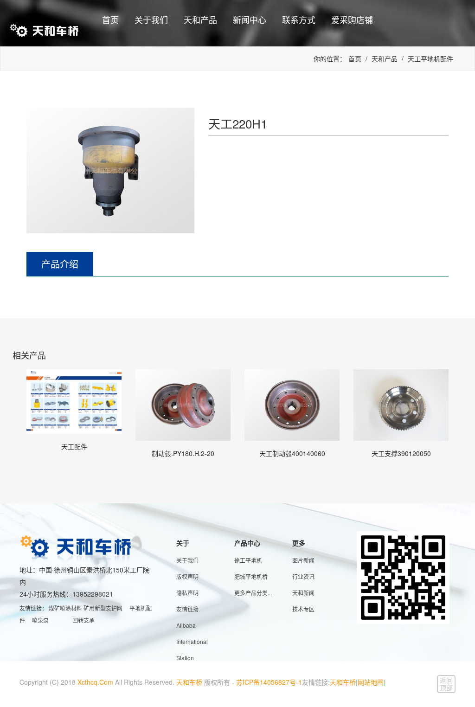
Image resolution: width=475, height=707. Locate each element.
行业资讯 (303, 576)
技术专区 (303, 609)
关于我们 (151, 19)
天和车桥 (189, 682)
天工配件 (74, 446)
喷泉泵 (40, 620)
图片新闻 (303, 560)
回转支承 (83, 620)
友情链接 (187, 609)
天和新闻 (303, 593)
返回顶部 (446, 683)
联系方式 (298, 19)
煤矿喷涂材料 (65, 608)
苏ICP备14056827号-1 (269, 682)
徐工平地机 (248, 560)
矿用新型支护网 (102, 608)
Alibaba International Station (192, 641)
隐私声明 (187, 593)
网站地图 (371, 682)
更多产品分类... (253, 593)
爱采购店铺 (352, 19)
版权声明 (187, 576)
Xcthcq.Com (95, 682)
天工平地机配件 (430, 58)
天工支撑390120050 (401, 453)
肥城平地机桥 (251, 576)
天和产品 (200, 19)
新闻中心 (249, 19)
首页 (110, 19)
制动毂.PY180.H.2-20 (183, 453)
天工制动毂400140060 (292, 453)
